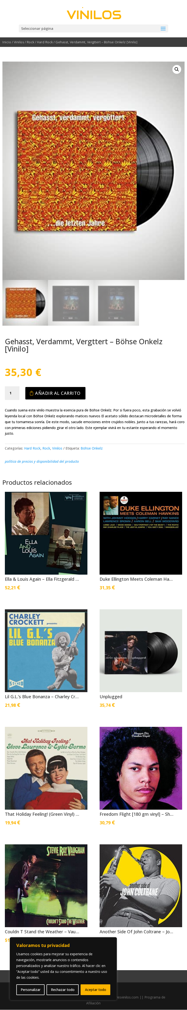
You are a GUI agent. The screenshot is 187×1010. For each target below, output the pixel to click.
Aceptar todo (95, 989)
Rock (30, 42)
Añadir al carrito (58, 393)
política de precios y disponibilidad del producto (42, 461)
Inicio (6, 42)
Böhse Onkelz (92, 448)
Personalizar (30, 989)
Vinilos (19, 42)
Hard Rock (45, 42)
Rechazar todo (63, 989)
